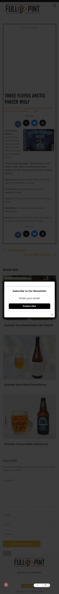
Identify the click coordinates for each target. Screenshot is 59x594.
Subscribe (29, 306)
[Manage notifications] (6, 585)
